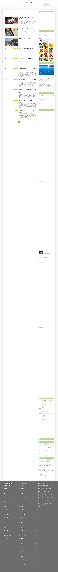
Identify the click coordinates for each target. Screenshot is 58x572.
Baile (44, 485)
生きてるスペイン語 (7, 535)
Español (47, 485)
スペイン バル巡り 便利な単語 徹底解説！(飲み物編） (47, 411)
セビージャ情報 (41, 497)
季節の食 (48, 500)
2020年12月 (23, 564)
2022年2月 (23, 527)
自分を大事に (49, 504)
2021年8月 (23, 543)
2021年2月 (23, 559)
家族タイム (40, 501)
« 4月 (46, 454)
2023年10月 (23, 498)
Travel (40, 491)
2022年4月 (23, 522)
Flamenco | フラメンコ (42, 103)
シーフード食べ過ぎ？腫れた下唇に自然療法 (47, 419)
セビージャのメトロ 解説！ (43, 475)
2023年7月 (23, 506)
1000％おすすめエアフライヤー (43, 469)
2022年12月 (23, 514)
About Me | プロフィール (43, 98)
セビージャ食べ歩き (47, 497)
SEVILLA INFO (6, 488)
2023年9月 (23, 501)
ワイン (45, 500)
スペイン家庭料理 (45, 494)
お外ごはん (48, 491)
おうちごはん (44, 491)
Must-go (46, 488)
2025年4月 (23, 485)
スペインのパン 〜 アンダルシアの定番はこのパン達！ (48, 401)
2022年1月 (23, 530)
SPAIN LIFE (6, 493)
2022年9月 (23, 517)
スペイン (40, 494)
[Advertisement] (46, 21)
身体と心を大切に (7, 527)
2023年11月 (23, 496)
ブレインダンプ (6, 538)
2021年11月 (23, 535)
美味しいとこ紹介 (7, 485)
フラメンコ (45, 498)
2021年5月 (23, 551)
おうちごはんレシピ (7, 498)
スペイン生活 (50, 494)
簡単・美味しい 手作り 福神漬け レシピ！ (45, 461)
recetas (50, 488)
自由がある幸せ (6, 514)
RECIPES (5, 506)
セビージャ (49, 495)
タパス (52, 497)
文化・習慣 (48, 501)
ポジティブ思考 (50, 498)
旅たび (5, 501)
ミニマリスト (40, 500)
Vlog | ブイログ (41, 100)
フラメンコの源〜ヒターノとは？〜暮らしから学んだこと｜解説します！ (47, 406)
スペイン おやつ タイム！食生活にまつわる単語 (48, 415)
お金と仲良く (6, 530)
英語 (39, 506)
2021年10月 (23, 538)
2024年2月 (23, 493)
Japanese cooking (41, 488)
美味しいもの (40, 504)
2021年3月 (23, 556)
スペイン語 (40, 495)
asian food (40, 485)
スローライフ (6, 517)
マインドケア (6, 522)
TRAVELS (6, 509)
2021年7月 (23, 546)
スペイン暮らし (6, 496)
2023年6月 (23, 509)
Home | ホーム (41, 95)
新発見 (45, 503)
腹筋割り (45, 504)
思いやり (44, 501)
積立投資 (51, 503)
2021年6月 (23, 548)
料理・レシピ (40, 503)
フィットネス (40, 498)
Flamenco (51, 485)
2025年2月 (23, 488)
